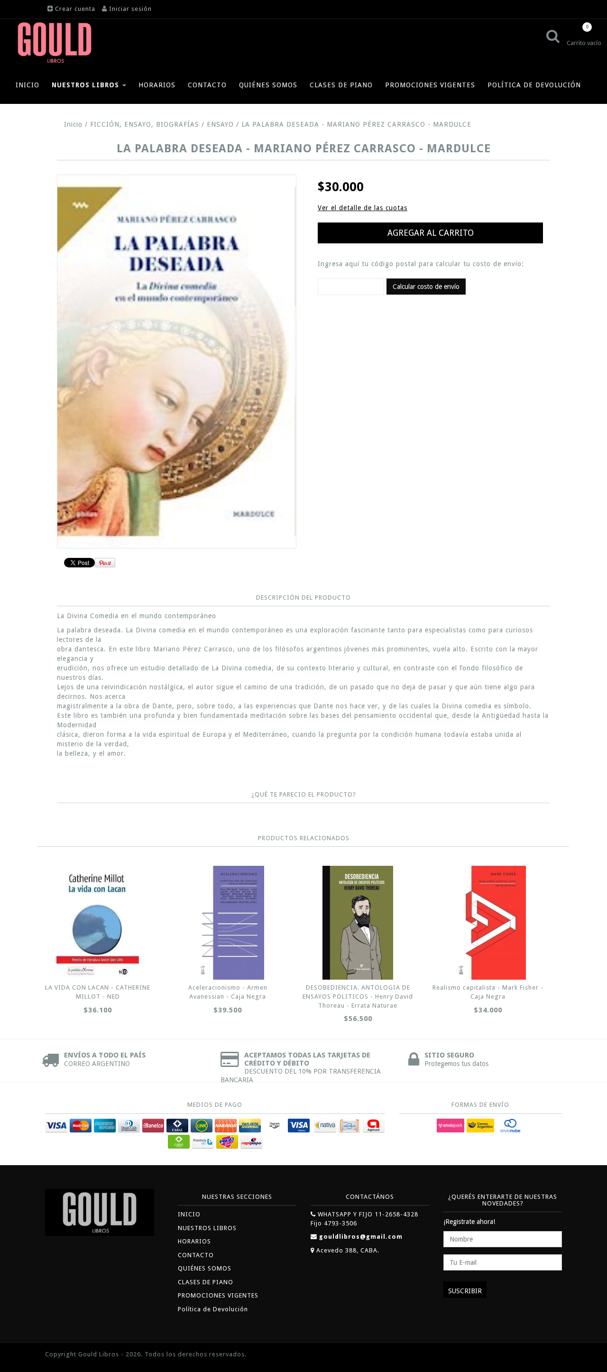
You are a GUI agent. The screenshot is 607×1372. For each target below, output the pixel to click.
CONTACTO (207, 85)
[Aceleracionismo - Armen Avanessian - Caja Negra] (227, 923)
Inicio (73, 124)
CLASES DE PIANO (341, 85)
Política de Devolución (534, 85)
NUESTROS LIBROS (86, 85)
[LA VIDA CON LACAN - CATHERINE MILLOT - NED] (97, 923)
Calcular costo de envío (426, 286)
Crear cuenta (75, 8)
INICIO (27, 85)
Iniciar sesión (130, 8)
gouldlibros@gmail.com (361, 1236)
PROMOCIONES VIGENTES (430, 85)
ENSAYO (220, 124)
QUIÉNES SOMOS (268, 85)
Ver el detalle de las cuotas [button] (362, 208)
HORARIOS (156, 85)
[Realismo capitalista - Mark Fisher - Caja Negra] (488, 923)
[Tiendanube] (540, 1355)
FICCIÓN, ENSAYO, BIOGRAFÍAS (144, 124)
